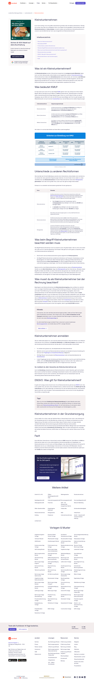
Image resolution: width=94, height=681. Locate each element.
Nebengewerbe (62, 269)
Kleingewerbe (79, 179)
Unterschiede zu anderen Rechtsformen (46, 45)
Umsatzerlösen (56, 98)
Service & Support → (13, 642)
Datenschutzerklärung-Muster (51, 405)
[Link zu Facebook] (75, 677)
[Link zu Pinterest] (80, 677)
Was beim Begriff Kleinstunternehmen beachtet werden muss (51, 47)
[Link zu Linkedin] (85, 677)
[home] (12, 3)
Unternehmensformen (77, 75)
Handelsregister (64, 231)
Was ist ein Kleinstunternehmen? (45, 41)
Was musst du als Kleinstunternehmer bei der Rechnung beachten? (52, 50)
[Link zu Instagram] (77, 677)
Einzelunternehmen (77, 267)
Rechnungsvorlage (51, 318)
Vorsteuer (45, 301)
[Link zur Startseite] (12, 638)
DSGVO (78, 384)
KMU (59, 91)
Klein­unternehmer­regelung (56, 195)
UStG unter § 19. (59, 196)
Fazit (39, 58)
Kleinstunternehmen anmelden (44, 52)
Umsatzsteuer (67, 299)
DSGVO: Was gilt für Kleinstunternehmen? (47, 54)
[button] (23, 3)
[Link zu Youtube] (82, 677)
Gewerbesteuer (41, 356)
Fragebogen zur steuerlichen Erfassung (53, 352)
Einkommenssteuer (60, 355)
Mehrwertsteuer (43, 298)
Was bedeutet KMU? (42, 43)
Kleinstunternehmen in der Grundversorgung (47, 56)
